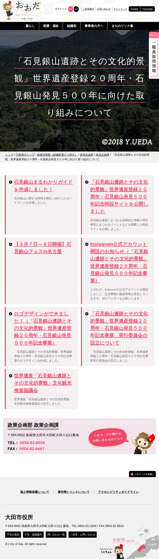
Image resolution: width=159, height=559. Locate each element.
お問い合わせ (104, 9)
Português (147, 9)
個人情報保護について (34, 491)
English (134, 9)
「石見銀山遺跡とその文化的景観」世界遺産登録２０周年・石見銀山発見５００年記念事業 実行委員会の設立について (119, 328)
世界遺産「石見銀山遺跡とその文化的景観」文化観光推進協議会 (43, 383)
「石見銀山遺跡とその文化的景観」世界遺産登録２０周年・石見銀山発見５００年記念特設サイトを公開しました (119, 196)
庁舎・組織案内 (33, 534)
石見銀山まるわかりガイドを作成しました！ (43, 185)
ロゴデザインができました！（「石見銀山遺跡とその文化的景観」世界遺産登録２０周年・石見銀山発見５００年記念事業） (43, 328)
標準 (70, 9)
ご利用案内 (88, 9)
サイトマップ (120, 9)
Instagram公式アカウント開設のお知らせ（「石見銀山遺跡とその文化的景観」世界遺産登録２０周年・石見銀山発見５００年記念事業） (119, 262)
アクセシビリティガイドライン (118, 491)
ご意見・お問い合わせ (82, 534)
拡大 (76, 9)
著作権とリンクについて (74, 491)
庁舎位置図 (13, 534)
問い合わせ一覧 (56, 534)
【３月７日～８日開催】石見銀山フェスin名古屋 (42, 247)
